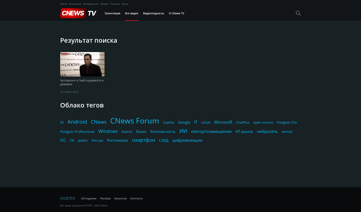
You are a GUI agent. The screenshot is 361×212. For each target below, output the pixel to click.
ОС (63, 140)
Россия (97, 140)
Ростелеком (117, 140)
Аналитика (75, 3)
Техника (115, 3)
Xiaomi (126, 131)
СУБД (163, 140)
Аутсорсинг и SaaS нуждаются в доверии (81, 82)
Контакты (136, 198)
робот (83, 140)
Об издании (88, 198)
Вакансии (120, 198)
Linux (205, 122)
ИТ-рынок (244, 131)
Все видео (131, 13)
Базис (141, 131)
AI (62, 122)
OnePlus (243, 122)
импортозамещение (211, 131)
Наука (124, 3)
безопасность (163, 131)
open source (263, 122)
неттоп (287, 131)
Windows (108, 131)
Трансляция (112, 13)
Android (77, 121)
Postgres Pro (287, 122)
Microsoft (223, 122)
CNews (63, 3)
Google (184, 122)
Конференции (91, 3)
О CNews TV (176, 13)
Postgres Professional (77, 131)
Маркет (105, 3)
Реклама (105, 198)
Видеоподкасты (153, 13)
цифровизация (187, 140)
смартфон (143, 139)
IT (195, 122)
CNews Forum (134, 120)
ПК (72, 140)
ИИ (183, 130)
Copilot (168, 122)
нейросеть (267, 131)
